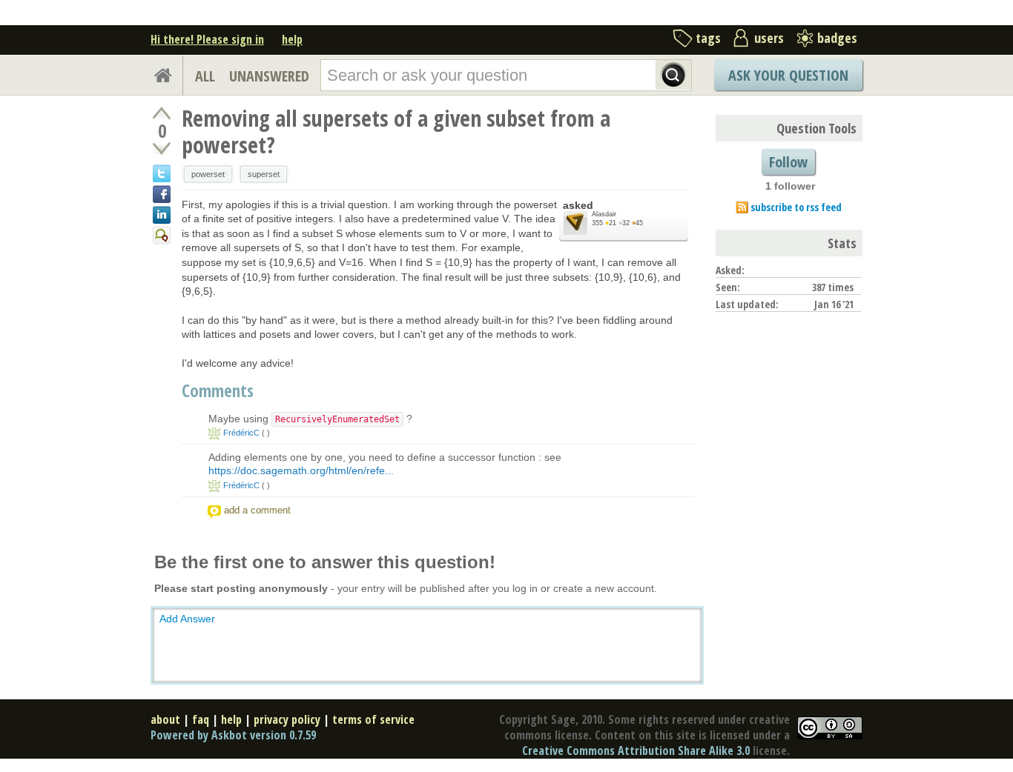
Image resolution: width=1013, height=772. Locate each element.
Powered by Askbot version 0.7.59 (233, 735)
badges (837, 38)
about (165, 719)
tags (708, 38)
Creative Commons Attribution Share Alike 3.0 (636, 750)
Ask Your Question (788, 75)
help (292, 39)
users (769, 38)
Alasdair (604, 214)
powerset (208, 174)
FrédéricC (241, 432)
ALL (205, 76)
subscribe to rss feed (796, 207)
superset (264, 174)
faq (200, 719)
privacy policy (287, 719)
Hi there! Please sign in (207, 39)
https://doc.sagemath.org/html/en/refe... (301, 470)
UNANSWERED (269, 76)
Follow (788, 162)
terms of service (373, 719)
